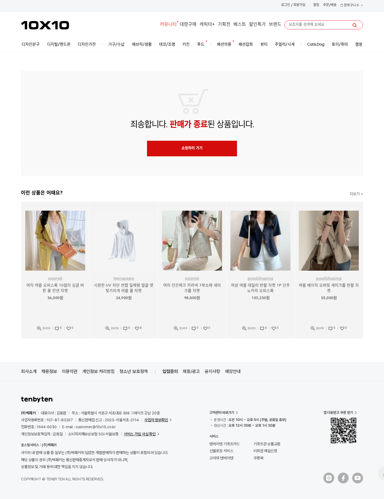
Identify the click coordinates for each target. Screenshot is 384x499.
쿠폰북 (258, 458)
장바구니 (351, 5)
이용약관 (69, 371)
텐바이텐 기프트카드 (224, 444)
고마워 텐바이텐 (221, 458)
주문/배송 (330, 5)
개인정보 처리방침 (98, 371)
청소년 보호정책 (133, 371)
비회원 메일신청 (265, 451)
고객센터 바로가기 (221, 412)
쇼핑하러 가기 (192, 148)
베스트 (239, 25)
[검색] (354, 25)
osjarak (55, 279)
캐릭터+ (207, 25)
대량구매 (188, 25)
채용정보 (49, 371)
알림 (316, 5)
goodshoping (260, 279)
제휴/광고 (191, 371)
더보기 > (356, 194)
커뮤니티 (168, 25)
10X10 (45, 25)
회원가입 (299, 5)
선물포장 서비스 (221, 451)
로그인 (285, 5)
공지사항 (212, 371)
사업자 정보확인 (156, 420)
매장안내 (233, 371)
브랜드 (275, 25)
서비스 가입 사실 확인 (140, 434)
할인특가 (257, 25)
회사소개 (29, 371)
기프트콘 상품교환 (267, 444)
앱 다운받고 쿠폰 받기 (338, 412)
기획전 (224, 25)
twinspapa (123, 279)
